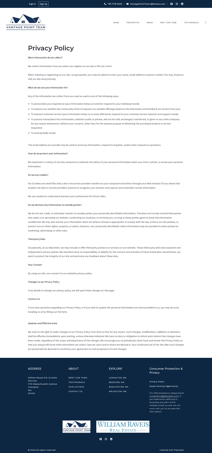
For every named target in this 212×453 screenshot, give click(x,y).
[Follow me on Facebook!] (171, 4)
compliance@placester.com (164, 396)
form (64, 311)
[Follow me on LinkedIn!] (182, 4)
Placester (179, 450)
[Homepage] (25, 22)
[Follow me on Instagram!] (177, 4)
